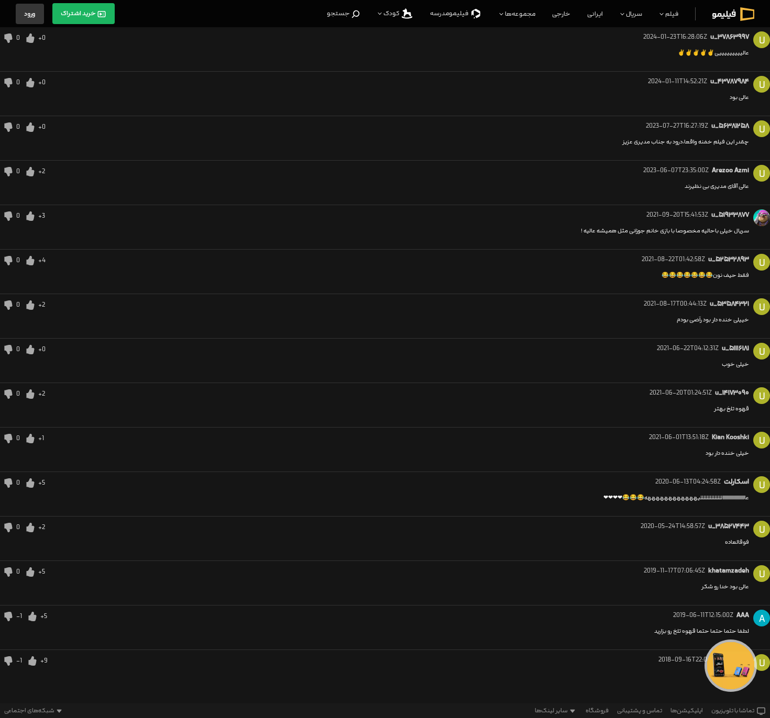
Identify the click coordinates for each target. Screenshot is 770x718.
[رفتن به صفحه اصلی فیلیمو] (733, 13)
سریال (633, 14)
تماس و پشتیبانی (639, 710)
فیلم (671, 14)
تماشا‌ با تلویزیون (732, 710)
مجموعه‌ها (519, 14)
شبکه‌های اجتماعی (29, 710)
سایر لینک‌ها (551, 710)
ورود (30, 14)
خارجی (561, 14)
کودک (391, 13)
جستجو (339, 13)
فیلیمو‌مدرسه (449, 13)
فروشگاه (597, 710)
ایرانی (595, 14)
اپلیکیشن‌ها (686, 710)
